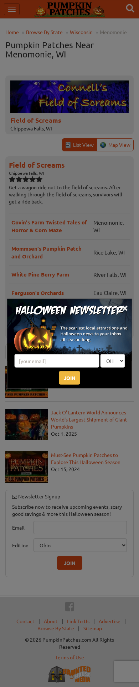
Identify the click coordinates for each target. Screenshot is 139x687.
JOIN (70, 377)
